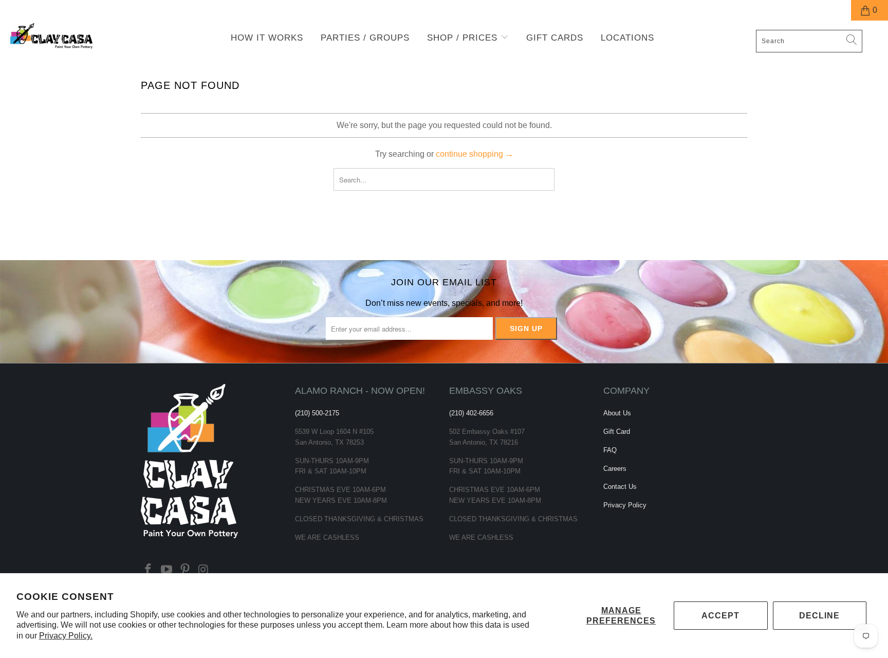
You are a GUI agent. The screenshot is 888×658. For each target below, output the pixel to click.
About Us (617, 413)
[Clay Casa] (76, 36)
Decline (819, 615)
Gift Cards (554, 38)
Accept (720, 615)
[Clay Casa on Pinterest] (185, 570)
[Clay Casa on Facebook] (148, 570)
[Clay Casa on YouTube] (167, 570)
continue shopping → (474, 154)
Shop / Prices (464, 38)
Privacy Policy (624, 505)
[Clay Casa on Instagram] (203, 570)
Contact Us (620, 486)
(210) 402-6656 (471, 413)
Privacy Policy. (65, 635)
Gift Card (616, 431)
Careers (614, 468)
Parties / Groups (365, 38)
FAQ (610, 450)
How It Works (267, 38)
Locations (627, 38)
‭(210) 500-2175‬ (317, 413)
